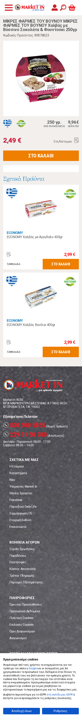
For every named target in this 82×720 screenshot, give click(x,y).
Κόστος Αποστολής (22, 569)
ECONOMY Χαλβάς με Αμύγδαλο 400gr (35, 237)
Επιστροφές (17, 562)
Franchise (15, 500)
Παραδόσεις (17, 556)
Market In (29, 7)
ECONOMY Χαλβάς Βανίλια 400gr (31, 325)
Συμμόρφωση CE (20, 513)
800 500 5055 (24, 425)
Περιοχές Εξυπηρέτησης (26, 582)
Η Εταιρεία (16, 466)
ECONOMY (15, 233)
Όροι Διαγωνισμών (22, 631)
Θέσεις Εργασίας (20, 493)
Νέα (12, 480)
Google (33, 668)
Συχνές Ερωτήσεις (22, 549)
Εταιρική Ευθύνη (20, 520)
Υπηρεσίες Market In (23, 486)
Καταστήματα (18, 473)
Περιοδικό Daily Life (23, 507)
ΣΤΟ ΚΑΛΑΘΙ (41, 156)
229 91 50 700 (25, 434)
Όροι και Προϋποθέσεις (25, 604)
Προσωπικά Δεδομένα (24, 611)
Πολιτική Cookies (21, 618)
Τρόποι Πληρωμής (21, 575)
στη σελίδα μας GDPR (60, 694)
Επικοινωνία (17, 527)
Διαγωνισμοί (17, 638)
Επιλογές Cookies (21, 625)
